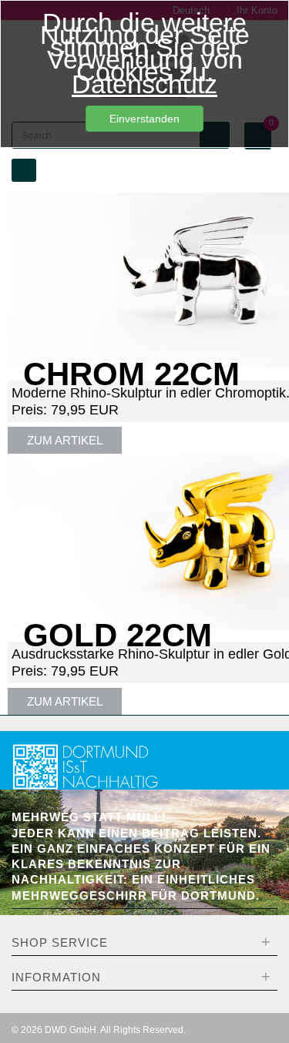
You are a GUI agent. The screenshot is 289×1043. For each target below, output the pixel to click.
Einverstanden (144, 118)
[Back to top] (261, 1007)
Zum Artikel (64, 440)
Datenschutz (144, 84)
